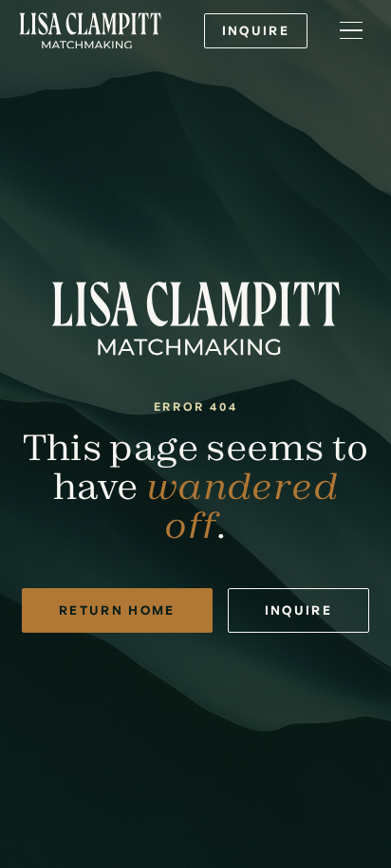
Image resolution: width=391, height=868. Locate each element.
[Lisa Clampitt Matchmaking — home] (90, 30)
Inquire (255, 30)
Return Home (117, 610)
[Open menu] (351, 30)
